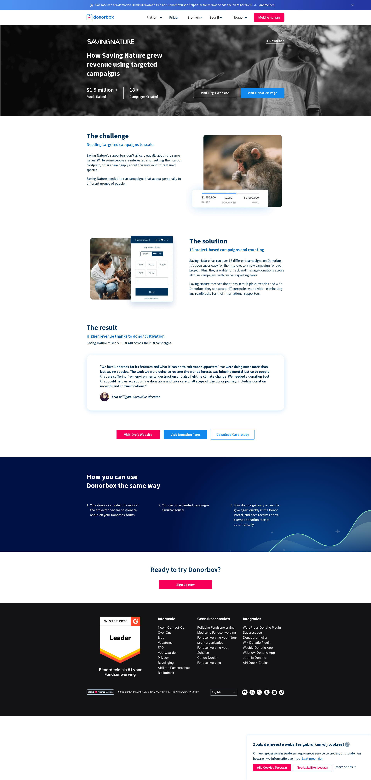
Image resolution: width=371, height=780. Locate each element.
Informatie (166, 619)
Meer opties (344, 767)
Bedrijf (214, 17)
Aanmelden (267, 5)
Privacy (163, 658)
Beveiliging (166, 663)
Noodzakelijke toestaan (312, 767)
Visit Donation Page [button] (262, 93)
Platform (153, 17)
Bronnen (194, 17)
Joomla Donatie (254, 658)
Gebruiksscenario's (213, 619)
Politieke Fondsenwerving (216, 627)
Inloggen (238, 17)
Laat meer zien (312, 758)
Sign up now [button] (185, 584)
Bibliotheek (166, 673)
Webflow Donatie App (259, 653)
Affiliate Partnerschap (174, 668)
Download (276, 40)
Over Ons (164, 632)
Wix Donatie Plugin (257, 642)
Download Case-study (232, 434)
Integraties (252, 619)
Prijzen (174, 17)
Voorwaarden (167, 653)
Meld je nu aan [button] (269, 17)
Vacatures (165, 642)
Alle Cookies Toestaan (272, 767)
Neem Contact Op (171, 627)
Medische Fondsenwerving (216, 632)
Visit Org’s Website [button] (215, 93)
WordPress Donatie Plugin (262, 627)
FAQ (161, 647)
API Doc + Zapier (255, 663)
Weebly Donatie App (258, 647)
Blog (161, 637)
